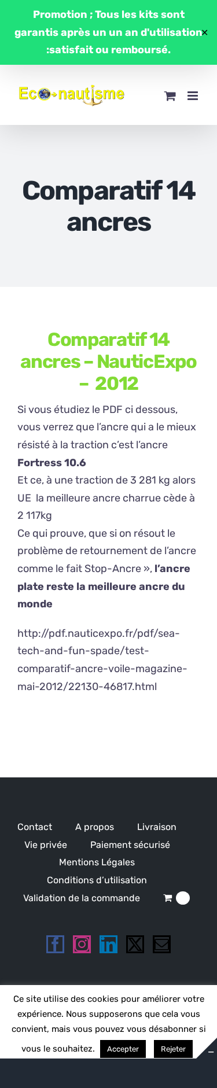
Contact (34, 826)
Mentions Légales (97, 862)
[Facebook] (55, 944)
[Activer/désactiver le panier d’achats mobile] (170, 96)
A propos (94, 826)
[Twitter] (135, 944)
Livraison (156, 826)
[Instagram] (82, 944)
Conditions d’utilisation (97, 880)
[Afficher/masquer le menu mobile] (193, 96)
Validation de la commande (81, 897)
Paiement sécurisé (130, 844)
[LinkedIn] (108, 944)
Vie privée (45, 844)
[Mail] (162, 944)
